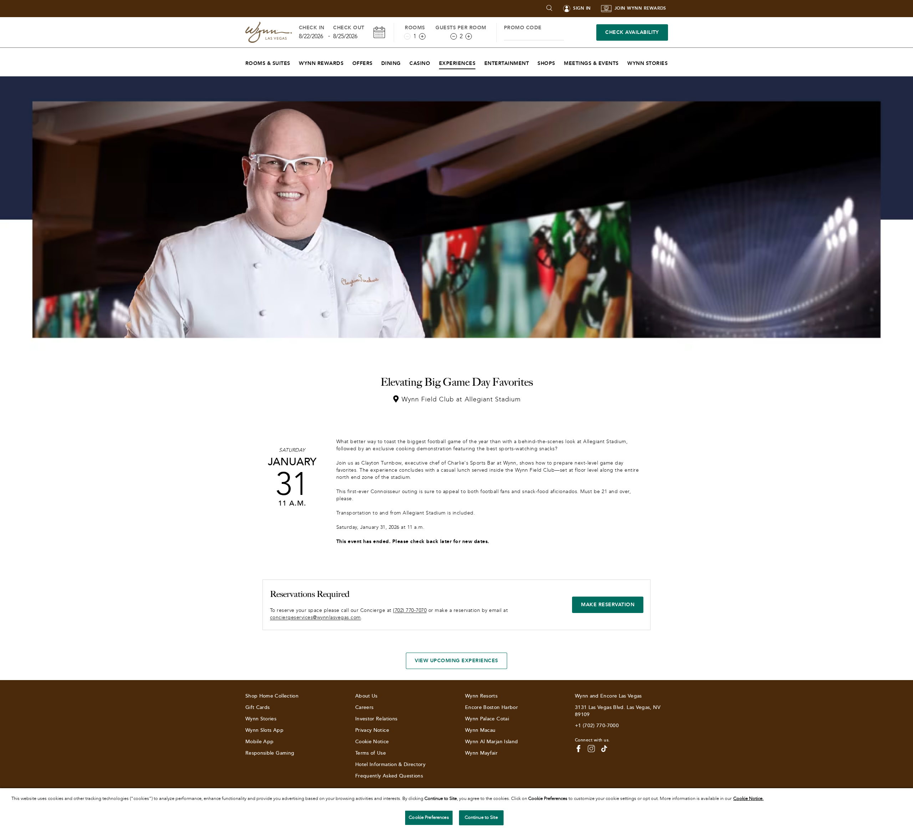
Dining (391, 63)
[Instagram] (591, 748)
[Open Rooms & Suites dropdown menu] (295, 61)
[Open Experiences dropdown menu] (480, 61)
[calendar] (379, 32)
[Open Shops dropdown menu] (559, 61)
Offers (362, 63)
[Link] (268, 32)
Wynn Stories (647, 63)
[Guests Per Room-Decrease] (453, 36)
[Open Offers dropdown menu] (377, 61)
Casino (419, 63)
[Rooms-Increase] (422, 36)
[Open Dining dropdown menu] (405, 61)
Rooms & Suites (267, 63)
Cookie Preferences (429, 817)
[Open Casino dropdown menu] (434, 61)
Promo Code (523, 28)
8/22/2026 (311, 36)
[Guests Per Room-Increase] (468, 36)
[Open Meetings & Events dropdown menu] (623, 61)
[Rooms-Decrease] (407, 36)
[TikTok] (604, 748)
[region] (456, 809)
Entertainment (506, 63)
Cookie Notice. (748, 798)
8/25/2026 (345, 36)
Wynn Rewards (321, 63)
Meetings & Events (591, 63)
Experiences (457, 63)
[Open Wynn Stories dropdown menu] (672, 61)
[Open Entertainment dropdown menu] (533, 61)
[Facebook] (578, 748)
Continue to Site (481, 817)
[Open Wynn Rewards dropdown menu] (348, 61)
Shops (546, 63)
